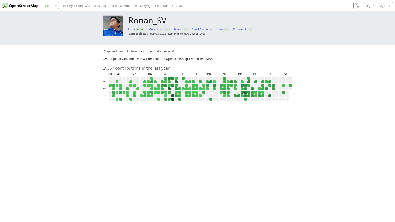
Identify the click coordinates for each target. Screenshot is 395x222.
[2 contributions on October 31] (141, 95)
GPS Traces (92, 6)
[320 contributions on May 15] (238, 95)
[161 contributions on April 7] (221, 85)
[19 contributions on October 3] (127, 95)
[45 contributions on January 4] (176, 78)
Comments (240, 29)
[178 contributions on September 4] (113, 92)
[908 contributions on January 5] (176, 81)
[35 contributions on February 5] (189, 92)
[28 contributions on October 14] (134, 85)
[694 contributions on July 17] (269, 95)
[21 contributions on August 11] (283, 85)
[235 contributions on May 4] (235, 81)
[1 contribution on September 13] (117, 99)
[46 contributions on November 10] (148, 81)
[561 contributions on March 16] (210, 81)
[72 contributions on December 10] (162, 88)
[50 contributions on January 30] (186, 95)
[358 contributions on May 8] (235, 95)
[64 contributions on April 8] (221, 88)
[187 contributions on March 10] (207, 85)
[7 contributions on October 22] (137, 88)
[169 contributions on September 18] (120, 92)
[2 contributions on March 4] (203, 88)
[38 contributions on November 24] (155, 81)
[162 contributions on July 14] (269, 85)
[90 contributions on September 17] (120, 88)
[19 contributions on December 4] (158, 92)
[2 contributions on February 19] (196, 92)
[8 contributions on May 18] (242, 81)
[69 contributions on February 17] (196, 85)
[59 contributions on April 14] (224, 85)
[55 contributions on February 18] (196, 88)
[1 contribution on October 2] (127, 92)
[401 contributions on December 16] (165, 85)
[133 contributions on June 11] (252, 92)
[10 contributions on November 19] (151, 88)
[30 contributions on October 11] (130, 99)
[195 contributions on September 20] (120, 99)
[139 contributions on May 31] (248, 78)
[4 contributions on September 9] (117, 85)
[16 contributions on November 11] (148, 85)
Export (78, 6)
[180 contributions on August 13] (283, 92)
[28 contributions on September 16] (120, 85)
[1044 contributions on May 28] (245, 92)
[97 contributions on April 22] (228, 88)
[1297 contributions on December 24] (169, 88)
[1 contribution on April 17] (224, 95)
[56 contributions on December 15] (165, 81)
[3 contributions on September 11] (117, 92)
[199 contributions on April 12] (224, 78)
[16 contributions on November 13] (148, 92)
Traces (178, 29)
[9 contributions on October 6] (130, 81)
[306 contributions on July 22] (273, 88)
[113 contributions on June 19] (255, 95)
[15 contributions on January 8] (176, 92)
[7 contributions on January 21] (183, 88)
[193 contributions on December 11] (162, 92)
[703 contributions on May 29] (245, 95)
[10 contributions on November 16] (151, 78)
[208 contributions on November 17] (151, 81)
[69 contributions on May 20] (242, 88)
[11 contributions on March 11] (207, 88)
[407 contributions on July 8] (266, 88)
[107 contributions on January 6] (176, 85)
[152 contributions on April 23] (228, 92)
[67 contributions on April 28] (231, 85)
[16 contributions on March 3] (203, 85)
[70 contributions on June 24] (259, 88)
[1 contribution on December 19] (165, 95)
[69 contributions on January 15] (179, 92)
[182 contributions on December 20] (165, 99)
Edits (131, 29)
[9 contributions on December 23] (169, 85)
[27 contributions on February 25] (200, 88)
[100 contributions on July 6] (266, 81)
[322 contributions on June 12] (252, 95)
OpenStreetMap (23, 5)
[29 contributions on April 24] (228, 95)
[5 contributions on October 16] (134, 92)
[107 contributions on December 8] (162, 81)
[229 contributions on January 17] (179, 99)
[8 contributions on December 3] (158, 88)
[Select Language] (357, 5)
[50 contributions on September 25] (124, 92)
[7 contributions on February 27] (200, 95)
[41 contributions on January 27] (186, 85)
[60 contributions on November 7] (144, 95)
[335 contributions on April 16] (224, 92)
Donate (168, 6)
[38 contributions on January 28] (186, 88)
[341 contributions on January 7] (176, 88)
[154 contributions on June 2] (248, 85)
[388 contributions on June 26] (259, 95)
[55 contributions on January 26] (186, 81)
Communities (129, 6)
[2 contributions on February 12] (193, 92)
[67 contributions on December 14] (165, 78)
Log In (370, 6)
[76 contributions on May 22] (242, 95)
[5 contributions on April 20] (228, 81)
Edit (48, 6)
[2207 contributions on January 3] (172, 99)
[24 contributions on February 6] (189, 95)
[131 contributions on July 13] (269, 81)
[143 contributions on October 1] (127, 88)
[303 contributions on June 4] (248, 92)
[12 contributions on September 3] (113, 88)
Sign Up (384, 6)
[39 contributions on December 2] (158, 85)
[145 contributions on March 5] (203, 92)
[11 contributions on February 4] (189, 88)
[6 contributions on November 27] (155, 92)
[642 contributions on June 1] (248, 81)
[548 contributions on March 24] (214, 85)
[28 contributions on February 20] (196, 95)
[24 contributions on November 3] (144, 81)
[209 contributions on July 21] (273, 85)
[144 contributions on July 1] (262, 88)
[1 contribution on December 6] (158, 99)
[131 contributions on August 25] (290, 85)
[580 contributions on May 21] (242, 92)
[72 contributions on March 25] (214, 88)
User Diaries (109, 6)
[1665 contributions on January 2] (172, 95)
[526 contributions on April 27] (231, 81)
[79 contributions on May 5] (235, 85)
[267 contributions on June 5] (248, 95)
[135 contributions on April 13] (224, 81)
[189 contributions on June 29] (262, 81)
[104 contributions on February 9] (193, 81)
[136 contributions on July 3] (262, 95)
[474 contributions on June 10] (252, 88)
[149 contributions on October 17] (134, 95)
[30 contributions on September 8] (117, 81)
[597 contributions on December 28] (172, 78)
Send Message (202, 29)
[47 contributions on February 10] (193, 85)
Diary (220, 29)
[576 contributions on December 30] (172, 85)
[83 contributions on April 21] (228, 85)
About (179, 6)
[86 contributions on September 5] (113, 95)
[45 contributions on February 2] (189, 81)
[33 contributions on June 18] (255, 92)
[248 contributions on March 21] (210, 99)
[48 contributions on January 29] (186, 92)
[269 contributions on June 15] (255, 81)
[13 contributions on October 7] (130, 85)
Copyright (146, 6)
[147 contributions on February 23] (200, 81)
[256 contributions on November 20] (151, 92)
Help (158, 6)
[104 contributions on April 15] (224, 88)
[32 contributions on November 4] (144, 85)
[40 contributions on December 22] (169, 81)
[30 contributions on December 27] (169, 99)
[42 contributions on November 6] (144, 92)
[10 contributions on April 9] (221, 92)
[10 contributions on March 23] (214, 81)
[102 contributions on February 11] (193, 88)
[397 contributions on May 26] (245, 85)
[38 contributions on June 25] (259, 92)
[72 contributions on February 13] (193, 95)
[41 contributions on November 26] (155, 88)
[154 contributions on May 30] (245, 99)
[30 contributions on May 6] (235, 88)
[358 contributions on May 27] (245, 88)
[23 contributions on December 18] (165, 92)
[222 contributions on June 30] (262, 85)
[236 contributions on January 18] (183, 78)
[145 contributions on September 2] (113, 85)
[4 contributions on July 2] (262, 92)
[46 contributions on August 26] (110, 85)
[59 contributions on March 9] (207, 81)
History (68, 6)
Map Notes (156, 29)
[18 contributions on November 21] (151, 95)
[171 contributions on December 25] (169, 92)
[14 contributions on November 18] (151, 85)
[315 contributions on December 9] (162, 85)
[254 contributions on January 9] (176, 95)
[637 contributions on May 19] (242, 85)
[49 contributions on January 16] (179, 95)
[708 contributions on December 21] (169, 78)
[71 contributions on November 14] (148, 95)
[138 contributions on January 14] (179, 88)
